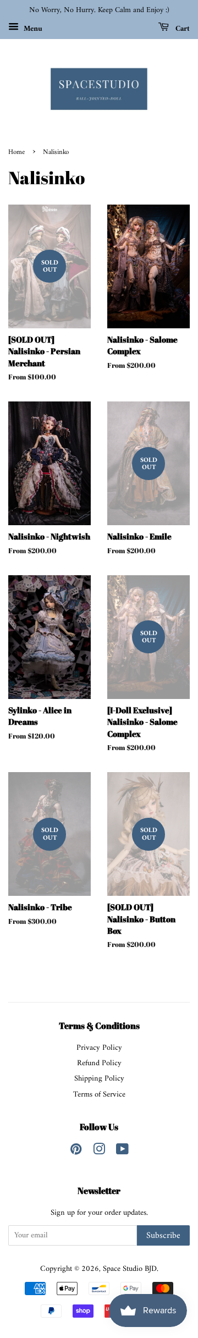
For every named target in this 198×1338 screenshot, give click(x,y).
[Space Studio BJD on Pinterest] (76, 1152)
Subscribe (163, 1235)
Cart (181, 28)
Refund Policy (99, 1063)
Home (16, 152)
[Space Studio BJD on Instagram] (99, 1152)
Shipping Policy (99, 1079)
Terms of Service (99, 1095)
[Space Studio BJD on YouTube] (122, 1152)
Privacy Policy (99, 1048)
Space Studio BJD (130, 1269)
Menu (31, 28)
